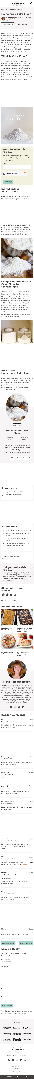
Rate (18, 458)
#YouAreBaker (7, 581)
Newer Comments (26, 943)
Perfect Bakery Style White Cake (19, 51)
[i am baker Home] (17, 3)
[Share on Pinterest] (19, 24)
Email (5, 163)
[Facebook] (13, 1060)
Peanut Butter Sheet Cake (6, 629)
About (17, 1064)
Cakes (7, 9)
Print (12, 458)
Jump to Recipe (7, 24)
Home (2, 9)
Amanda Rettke (12, 17)
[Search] (31, 3)
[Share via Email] (26, 24)
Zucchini (19, 625)
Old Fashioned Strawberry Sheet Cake (24, 654)
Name (3, 988)
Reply (31, 719)
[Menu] (3, 3)
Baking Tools (17, 1066)
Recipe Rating (5, 959)
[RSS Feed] (25, 1060)
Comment (26, 458)
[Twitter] (21, 1060)
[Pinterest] (9, 1060)
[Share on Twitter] (23, 24)
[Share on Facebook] (15, 24)
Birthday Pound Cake (7, 653)
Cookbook (16, 1068)
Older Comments (8, 943)
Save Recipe (8, 182)
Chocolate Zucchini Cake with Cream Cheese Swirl (24, 629)
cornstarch (17, 495)
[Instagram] (17, 1060)
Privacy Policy (17, 1071)
